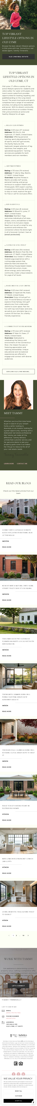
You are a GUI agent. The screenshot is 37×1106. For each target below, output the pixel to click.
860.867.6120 (10, 1018)
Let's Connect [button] (18, 986)
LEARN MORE (9, 463)
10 (23, 935)
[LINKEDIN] (23, 1074)
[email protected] (12, 234)
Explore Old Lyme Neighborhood (21, 371)
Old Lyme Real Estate (18, 57)
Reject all (18, 1091)
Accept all (18, 1100)
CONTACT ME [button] (22, 463)
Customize (18, 1096)
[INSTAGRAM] (18, 1074)
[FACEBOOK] (13, 1074)
